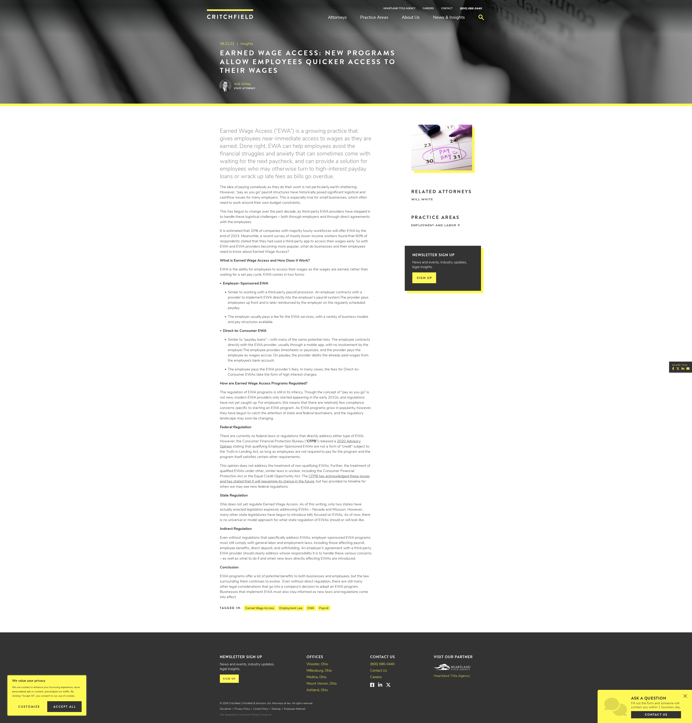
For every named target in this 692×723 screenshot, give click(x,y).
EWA (310, 608)
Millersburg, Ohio (319, 671)
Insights (247, 44)
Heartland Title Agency (399, 8)
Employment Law (290, 608)
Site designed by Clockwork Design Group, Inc (246, 714)
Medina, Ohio (316, 677)
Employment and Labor (433, 225)
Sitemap (276, 709)
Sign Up (424, 278)
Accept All (64, 706)
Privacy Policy (242, 709)
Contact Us (378, 671)
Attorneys (337, 17)
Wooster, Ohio (317, 664)
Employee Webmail (294, 709)
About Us (411, 17)
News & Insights (449, 17)
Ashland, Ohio (317, 690)
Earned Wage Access (259, 608)
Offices (315, 657)
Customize (29, 706)
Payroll (324, 608)
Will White (422, 199)
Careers (428, 8)
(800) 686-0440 (471, 8)
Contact (447, 8)
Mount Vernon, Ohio (322, 684)
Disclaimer (225, 709)
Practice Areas (374, 17)
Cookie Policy (260, 709)
